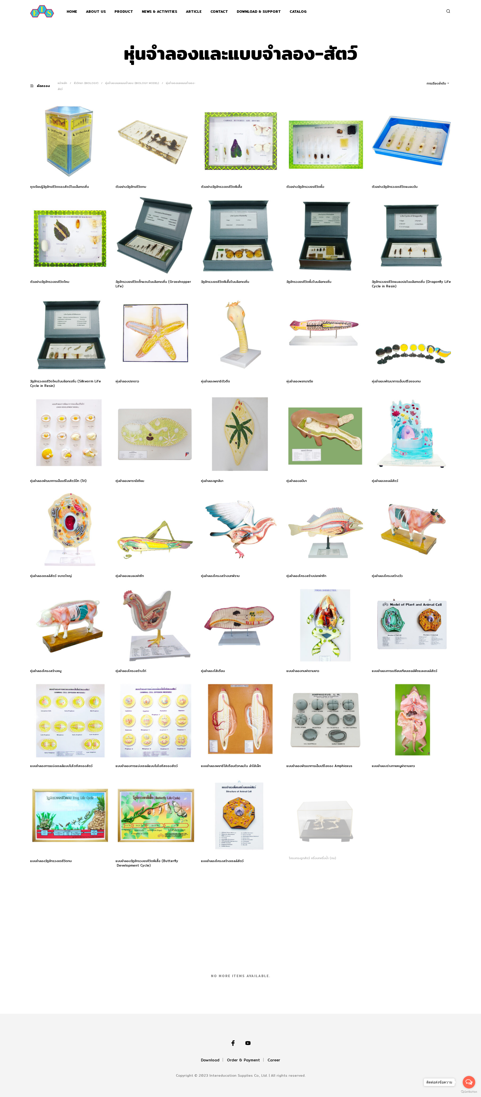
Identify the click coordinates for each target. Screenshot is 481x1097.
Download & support (259, 11)
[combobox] (429, 83)
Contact (219, 11)
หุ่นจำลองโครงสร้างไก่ (130, 670)
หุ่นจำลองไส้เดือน (213, 670)
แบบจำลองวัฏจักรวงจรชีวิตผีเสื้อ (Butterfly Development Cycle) (146, 863)
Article (194, 11)
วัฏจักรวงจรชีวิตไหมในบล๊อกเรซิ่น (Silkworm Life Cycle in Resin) (65, 383)
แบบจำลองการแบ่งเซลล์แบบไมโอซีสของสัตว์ (146, 765)
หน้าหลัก (62, 83)
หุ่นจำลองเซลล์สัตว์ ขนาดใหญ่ (51, 575)
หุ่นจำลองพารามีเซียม (129, 480)
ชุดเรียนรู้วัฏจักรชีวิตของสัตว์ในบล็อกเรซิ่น (59, 186)
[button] (43, 86)
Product (123, 11)
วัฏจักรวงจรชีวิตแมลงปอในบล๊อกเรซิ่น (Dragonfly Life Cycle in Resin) (411, 284)
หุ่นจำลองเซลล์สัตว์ (385, 480)
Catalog (298, 11)
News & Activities (159, 11)
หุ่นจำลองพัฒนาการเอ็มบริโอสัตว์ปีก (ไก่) (58, 480)
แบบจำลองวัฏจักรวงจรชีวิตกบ (51, 860)
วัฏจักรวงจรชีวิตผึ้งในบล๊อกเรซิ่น (308, 281)
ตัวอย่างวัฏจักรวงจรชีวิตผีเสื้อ (221, 186)
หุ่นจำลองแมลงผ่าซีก (129, 575)
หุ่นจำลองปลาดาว (127, 381)
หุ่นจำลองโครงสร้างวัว (387, 575)
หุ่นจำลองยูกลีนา (212, 480)
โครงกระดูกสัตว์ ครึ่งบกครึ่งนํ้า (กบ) (311, 860)
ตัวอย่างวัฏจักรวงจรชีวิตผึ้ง (305, 186)
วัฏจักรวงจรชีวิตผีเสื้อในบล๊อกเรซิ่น (225, 281)
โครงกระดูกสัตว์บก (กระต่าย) (50, 960)
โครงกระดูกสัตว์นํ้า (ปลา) (389, 860)
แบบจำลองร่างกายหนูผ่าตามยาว (393, 765)
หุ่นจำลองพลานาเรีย (299, 381)
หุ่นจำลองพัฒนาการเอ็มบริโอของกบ (396, 381)
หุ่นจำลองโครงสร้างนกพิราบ (220, 575)
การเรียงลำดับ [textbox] (436, 83)
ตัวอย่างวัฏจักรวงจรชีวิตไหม (49, 281)
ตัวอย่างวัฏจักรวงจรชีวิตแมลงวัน (394, 186)
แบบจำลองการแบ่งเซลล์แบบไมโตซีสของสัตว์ (61, 765)
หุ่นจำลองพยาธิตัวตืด (215, 381)
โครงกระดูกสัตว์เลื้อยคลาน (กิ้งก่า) (225, 960)
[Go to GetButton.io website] (469, 1091)
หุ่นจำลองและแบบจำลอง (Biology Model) (132, 83)
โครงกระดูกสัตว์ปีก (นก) (132, 960)
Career (274, 1060)
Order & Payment (243, 1060)
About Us (96, 11)
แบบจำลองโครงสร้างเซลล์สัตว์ (222, 860)
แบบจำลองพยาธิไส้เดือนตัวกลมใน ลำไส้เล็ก (231, 765)
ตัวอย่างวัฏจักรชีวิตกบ (130, 186)
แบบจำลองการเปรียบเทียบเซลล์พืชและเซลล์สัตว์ (404, 670)
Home (72, 11)
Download (210, 1060)
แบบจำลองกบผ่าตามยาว (302, 670)
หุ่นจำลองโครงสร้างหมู (45, 670)
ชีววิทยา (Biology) (86, 83)
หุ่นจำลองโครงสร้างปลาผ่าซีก (306, 575)
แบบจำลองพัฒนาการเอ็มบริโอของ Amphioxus (319, 765)
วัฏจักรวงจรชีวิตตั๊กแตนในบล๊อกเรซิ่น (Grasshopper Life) (153, 284)
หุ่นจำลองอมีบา (296, 480)
